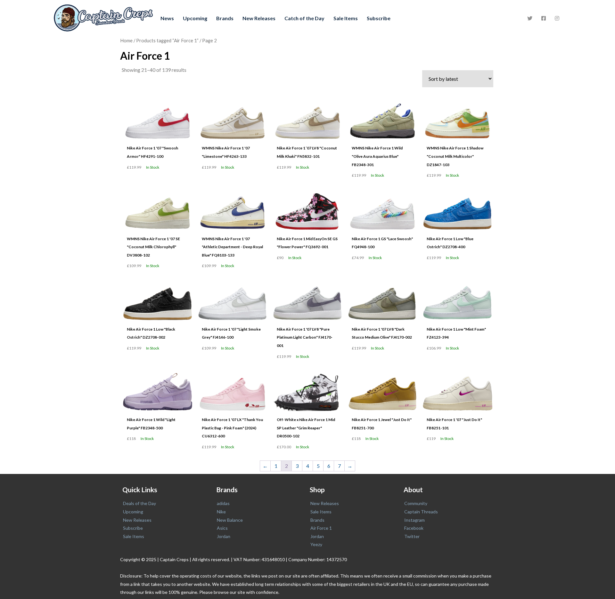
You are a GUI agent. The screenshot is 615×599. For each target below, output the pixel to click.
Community (415, 503)
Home (126, 40)
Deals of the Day (139, 503)
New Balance (230, 520)
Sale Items (345, 18)
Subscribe (378, 18)
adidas (223, 503)
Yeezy (316, 544)
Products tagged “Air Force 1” (167, 40)
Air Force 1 (321, 528)
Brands (225, 18)
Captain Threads (421, 511)
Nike (221, 511)
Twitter (412, 536)
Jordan (223, 536)
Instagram (414, 520)
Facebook (413, 528)
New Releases (258, 18)
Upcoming (195, 18)
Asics (222, 528)
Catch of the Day (304, 18)
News (167, 18)
